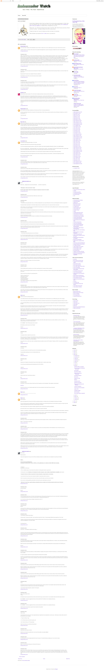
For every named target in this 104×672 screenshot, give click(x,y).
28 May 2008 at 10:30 (24, 328)
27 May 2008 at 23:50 (24, 228)
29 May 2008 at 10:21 (24, 483)
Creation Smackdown (77, 386)
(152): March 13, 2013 (77, 156)
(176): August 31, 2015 (77, 126)
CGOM (74, 211)
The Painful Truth (76, 282)
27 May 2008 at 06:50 (24, 137)
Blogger (56, 669)
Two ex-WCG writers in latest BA (79, 393)
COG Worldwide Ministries (77, 218)
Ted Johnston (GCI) (77, 75)
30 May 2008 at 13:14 (24, 645)
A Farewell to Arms (76, 315)
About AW (24, 15)
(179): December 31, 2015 (77, 123)
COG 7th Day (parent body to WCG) (79, 189)
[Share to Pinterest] (34, 39)
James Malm (75, 304)
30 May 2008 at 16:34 (24, 654)
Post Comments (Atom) (26, 660)
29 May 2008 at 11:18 (24, 510)
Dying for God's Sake (77, 103)
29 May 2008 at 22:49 (24, 569)
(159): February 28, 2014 (77, 147)
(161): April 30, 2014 (76, 145)
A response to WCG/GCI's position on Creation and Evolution (78, 328)
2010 (74, 351)
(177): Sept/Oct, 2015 (76, 125)
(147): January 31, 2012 (77, 162)
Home (19, 15)
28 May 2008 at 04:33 (24, 239)
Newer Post (20, 658)
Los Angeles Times (76, 168)
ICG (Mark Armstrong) (76, 245)
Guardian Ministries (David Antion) (79, 244)
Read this (22, 385)
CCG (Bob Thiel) (76, 206)
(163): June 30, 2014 (76, 142)
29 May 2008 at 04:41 (24, 394)
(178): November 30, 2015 (77, 124)
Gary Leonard (76, 53)
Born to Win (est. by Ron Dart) (78, 260)
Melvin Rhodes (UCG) (77, 63)
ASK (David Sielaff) (76, 201)
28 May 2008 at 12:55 (24, 368)
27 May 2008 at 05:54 (24, 105)
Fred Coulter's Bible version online (79, 266)
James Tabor (76, 71)
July (75, 362)
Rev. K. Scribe (44, 33)
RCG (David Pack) (76, 250)
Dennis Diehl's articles (77, 263)
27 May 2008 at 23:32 (24, 197)
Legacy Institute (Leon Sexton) (78, 246)
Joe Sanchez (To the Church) (78, 270)
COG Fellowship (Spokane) (77, 213)
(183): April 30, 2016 (76, 118)
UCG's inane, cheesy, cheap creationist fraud (78, 340)
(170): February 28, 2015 (77, 134)
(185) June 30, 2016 (76, 115)
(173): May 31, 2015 (76, 130)
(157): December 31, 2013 (77, 150)
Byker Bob (22, 121)
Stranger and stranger (77, 382)
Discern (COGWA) (76, 293)
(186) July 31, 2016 (76, 114)
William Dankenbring (76, 308)
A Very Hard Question (76, 321)
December (76, 355)
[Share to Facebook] (33, 39)
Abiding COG (75, 202)
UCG (74, 195)
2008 (74, 354)
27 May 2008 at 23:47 (24, 217)
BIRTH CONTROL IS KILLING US (79, 64)
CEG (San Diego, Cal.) (77, 207)
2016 (74, 350)
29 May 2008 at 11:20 (24, 524)
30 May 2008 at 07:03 (24, 608)
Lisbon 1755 (76, 389)
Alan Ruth (75, 259)
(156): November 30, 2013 (77, 151)
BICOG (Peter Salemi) (77, 203)
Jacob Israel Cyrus (76, 303)
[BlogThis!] (31, 39)
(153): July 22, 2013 (76, 155)
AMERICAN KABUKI (25, 181)
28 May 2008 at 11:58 (24, 343)
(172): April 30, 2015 (76, 131)
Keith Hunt (75, 305)
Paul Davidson (76, 80)
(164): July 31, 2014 (76, 141)
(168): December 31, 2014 (77, 136)
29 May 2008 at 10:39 (24, 491)
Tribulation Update (77, 390)
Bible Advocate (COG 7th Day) (78, 292)
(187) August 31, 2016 (77, 113)
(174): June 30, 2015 (76, 129)
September (76, 359)
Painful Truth (76, 94)
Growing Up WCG (77, 381)
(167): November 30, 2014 (77, 137)
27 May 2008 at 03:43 (24, 77)
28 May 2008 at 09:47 (24, 315)
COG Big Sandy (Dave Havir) (78, 212)
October (75, 358)
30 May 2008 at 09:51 (24, 633)
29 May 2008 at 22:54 (24, 589)
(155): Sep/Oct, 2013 (76, 152)
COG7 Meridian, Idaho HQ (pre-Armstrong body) (78, 228)
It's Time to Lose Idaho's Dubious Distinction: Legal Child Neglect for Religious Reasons (79, 105)
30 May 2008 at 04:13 (24, 600)
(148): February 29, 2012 (77, 161)
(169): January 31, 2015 (77, 135)
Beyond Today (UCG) (76, 291)
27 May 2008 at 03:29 (24, 66)
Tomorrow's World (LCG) (77, 296)
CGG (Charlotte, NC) (76, 208)
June (75, 364)
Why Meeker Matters (77, 371)
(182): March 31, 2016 (77, 119)
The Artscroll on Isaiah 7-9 (77, 87)
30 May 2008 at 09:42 (24, 625)
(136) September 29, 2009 (77, 163)
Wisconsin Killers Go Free (77, 95)
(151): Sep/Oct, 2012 (76, 157)
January (75, 399)
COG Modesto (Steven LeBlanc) (78, 216)
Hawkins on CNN (77, 378)
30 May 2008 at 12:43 (24, 639)
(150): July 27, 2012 (76, 158)
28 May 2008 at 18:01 (24, 378)
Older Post (68, 658)
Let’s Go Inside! (76, 72)
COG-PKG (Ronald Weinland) (78, 224)
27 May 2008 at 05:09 (24, 89)
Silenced (74, 281)
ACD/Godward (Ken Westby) (78, 200)
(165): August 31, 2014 (77, 140)
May (75, 365)
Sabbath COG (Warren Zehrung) (78, 251)
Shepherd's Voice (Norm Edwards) (79, 252)
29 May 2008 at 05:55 (24, 448)
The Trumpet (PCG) (76, 295)
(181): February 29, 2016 (77, 120)
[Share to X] (32, 39)
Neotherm (22, 92)
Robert (22, 295)
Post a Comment (22, 656)
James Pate (76, 86)
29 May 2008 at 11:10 (24, 500)
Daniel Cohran (75, 300)
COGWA (74, 190)
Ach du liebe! (76, 370)
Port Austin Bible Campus (77, 247)
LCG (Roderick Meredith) (77, 193)
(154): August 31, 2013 (77, 153)
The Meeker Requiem (77, 375)
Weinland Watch (23, 46)
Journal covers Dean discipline (79, 387)
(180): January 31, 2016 (77, 121)
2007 (74, 401)
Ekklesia (75, 379)
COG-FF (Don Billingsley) (77, 223)
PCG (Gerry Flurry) (76, 194)
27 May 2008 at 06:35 (24, 118)
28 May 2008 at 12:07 (24, 355)
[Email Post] (28, 39)
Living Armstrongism (77, 90)
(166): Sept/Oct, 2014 (76, 139)
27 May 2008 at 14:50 (24, 178)
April (75, 395)
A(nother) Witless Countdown (79, 366)
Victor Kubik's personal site (77, 285)
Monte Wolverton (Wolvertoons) (78, 275)
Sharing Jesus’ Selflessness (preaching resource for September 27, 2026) (79, 77)
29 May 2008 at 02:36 (24, 388)
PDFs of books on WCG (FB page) (78, 276)
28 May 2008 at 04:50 (24, 261)
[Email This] (30, 39)
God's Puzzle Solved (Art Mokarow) (79, 242)
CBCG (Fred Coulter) (76, 205)
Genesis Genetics (76, 334)
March (75, 396)
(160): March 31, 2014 (77, 146)
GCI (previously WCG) (77, 192)
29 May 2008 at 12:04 (24, 535)
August (75, 361)
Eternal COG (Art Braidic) (77, 239)
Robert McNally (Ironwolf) (77, 277)
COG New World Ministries (77, 217)
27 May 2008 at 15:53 (24, 191)
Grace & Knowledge (76, 267)
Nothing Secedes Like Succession (77, 374)
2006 (74, 402)
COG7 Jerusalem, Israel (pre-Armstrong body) (78, 226)
